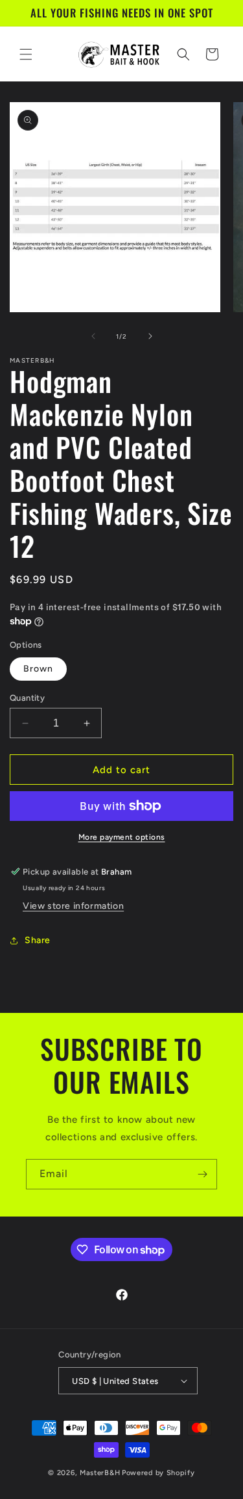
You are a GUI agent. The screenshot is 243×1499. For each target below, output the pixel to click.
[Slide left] (93, 336)
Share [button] (38, 940)
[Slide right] (150, 336)
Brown (38, 668)
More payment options (121, 837)
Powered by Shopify (158, 1473)
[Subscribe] (202, 1174)
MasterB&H (100, 1473)
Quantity (27, 698)
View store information (73, 905)
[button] (26, 54)
